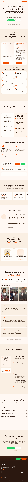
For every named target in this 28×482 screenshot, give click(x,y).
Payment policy (10, 480)
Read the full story (24, 229)
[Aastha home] (3, 1)
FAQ (12, 471)
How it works (13, 466)
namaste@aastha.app (23, 469)
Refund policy (6, 480)
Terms (18, 480)
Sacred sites (13, 467)
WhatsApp (19, 458)
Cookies (16, 480)
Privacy (14, 480)
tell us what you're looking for (13, 96)
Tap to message (23, 467)
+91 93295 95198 (12, 22)
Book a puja (23, 458)
